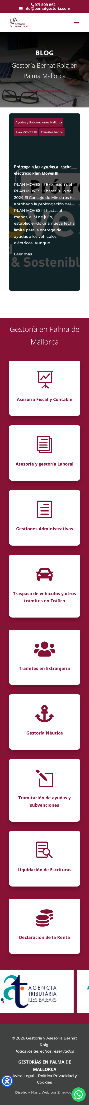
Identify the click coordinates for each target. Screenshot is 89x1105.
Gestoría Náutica (44, 733)
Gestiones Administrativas (44, 529)
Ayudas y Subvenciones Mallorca (38, 122)
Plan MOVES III (26, 132)
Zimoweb (65, 1092)
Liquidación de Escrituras (44, 869)
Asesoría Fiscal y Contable (44, 399)
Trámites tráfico (52, 132)
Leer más (23, 254)
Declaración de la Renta (44, 937)
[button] (78, 1094)
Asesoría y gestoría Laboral (45, 464)
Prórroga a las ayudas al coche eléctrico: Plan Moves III (44, 210)
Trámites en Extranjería (44, 668)
